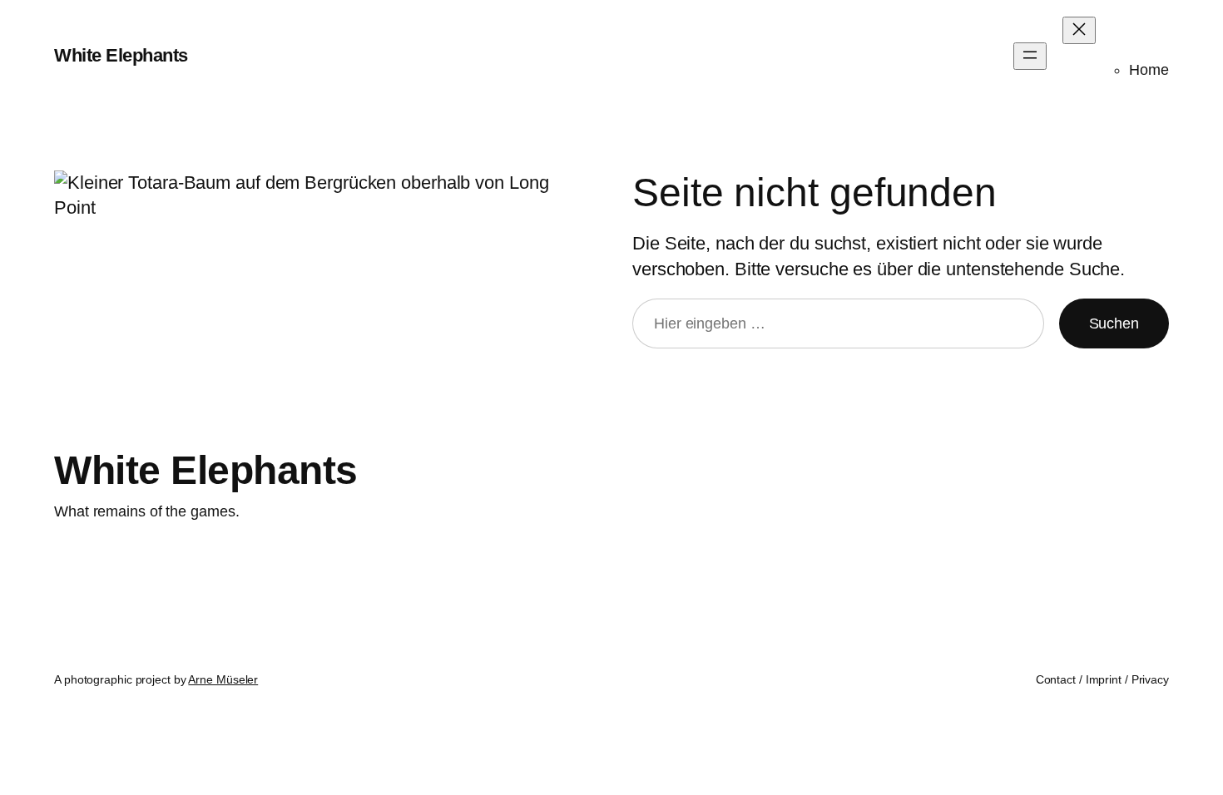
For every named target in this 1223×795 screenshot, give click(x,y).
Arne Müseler (223, 679)
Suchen (1114, 323)
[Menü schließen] (1079, 30)
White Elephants (121, 55)
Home (1149, 70)
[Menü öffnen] (1030, 56)
